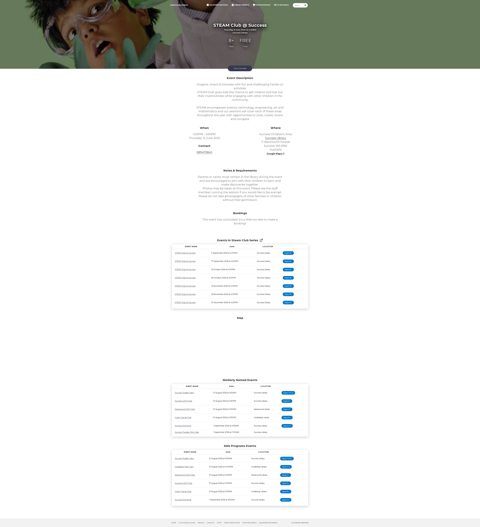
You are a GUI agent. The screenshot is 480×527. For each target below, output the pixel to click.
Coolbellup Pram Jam (184, 467)
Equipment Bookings (268, 523)
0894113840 (204, 152)
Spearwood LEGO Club (185, 409)
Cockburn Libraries (300, 523)
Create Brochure (232, 523)
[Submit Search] (305, 5)
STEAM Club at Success (185, 253)
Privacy (201, 523)
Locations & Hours (187, 523)
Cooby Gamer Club (183, 417)
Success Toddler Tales (184, 393)
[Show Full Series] (261, 240)
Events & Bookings (179, 5)
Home (173, 523)
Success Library (275, 138)
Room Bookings (249, 523)
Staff (219, 523)
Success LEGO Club (183, 401)
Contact (210, 523)
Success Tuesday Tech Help (187, 432)
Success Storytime (183, 426)
